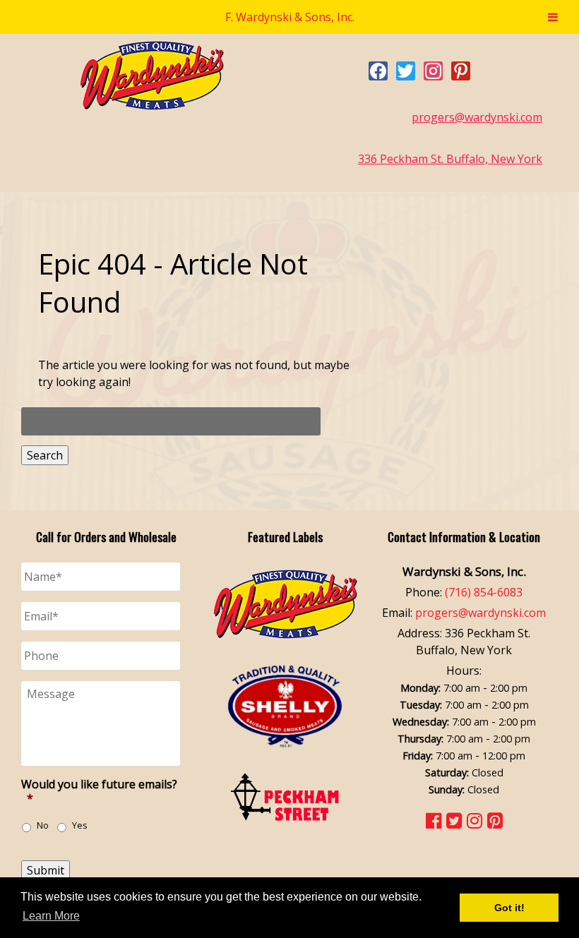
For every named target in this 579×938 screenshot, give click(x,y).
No (43, 825)
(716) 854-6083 (484, 592)
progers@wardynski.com (477, 117)
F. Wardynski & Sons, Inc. (289, 17)
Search (45, 455)
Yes (80, 825)
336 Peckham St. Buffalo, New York (450, 159)
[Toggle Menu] (553, 17)
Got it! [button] (509, 907)
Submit (45, 870)
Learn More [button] (51, 916)
